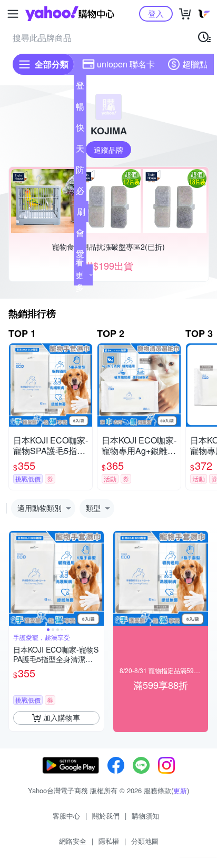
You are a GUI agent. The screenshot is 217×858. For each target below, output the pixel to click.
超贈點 (195, 64)
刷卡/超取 (81, 213)
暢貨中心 (80, 108)
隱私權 (108, 841)
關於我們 (106, 816)
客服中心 (66, 816)
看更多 (79, 274)
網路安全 (72, 841)
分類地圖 (145, 841)
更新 (180, 790)
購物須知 (145, 816)
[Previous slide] (16, 578)
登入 (156, 13)
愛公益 (80, 256)
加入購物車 (61, 717)
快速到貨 (80, 129)
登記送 (80, 87)
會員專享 (80, 234)
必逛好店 (80, 192)
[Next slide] (97, 578)
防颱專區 (80, 171)
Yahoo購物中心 (69, 13)
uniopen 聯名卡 (126, 64)
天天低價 (80, 150)
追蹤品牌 (108, 149)
